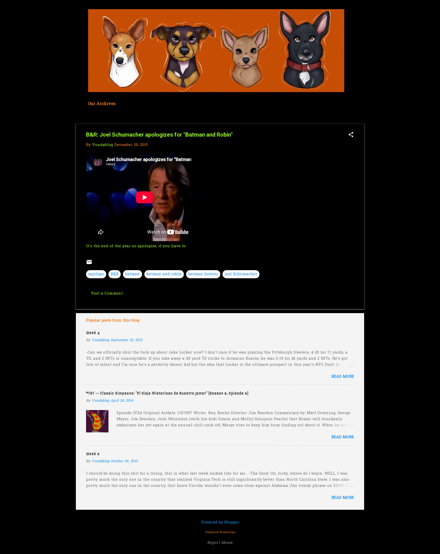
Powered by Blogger (220, 522)
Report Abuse (220, 543)
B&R (114, 274)
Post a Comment (107, 293)
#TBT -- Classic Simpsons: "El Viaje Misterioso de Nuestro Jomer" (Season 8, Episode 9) (167, 393)
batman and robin (164, 274)
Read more (342, 377)
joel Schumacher (241, 274)
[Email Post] (89, 264)
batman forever (203, 274)
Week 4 (93, 332)
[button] (351, 135)
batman (132, 274)
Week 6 (93, 453)
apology (96, 274)
